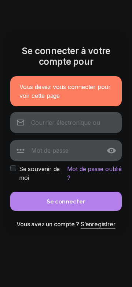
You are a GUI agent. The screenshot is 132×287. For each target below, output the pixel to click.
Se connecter (66, 201)
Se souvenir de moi (39, 173)
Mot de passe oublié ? (94, 173)
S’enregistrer (98, 224)
